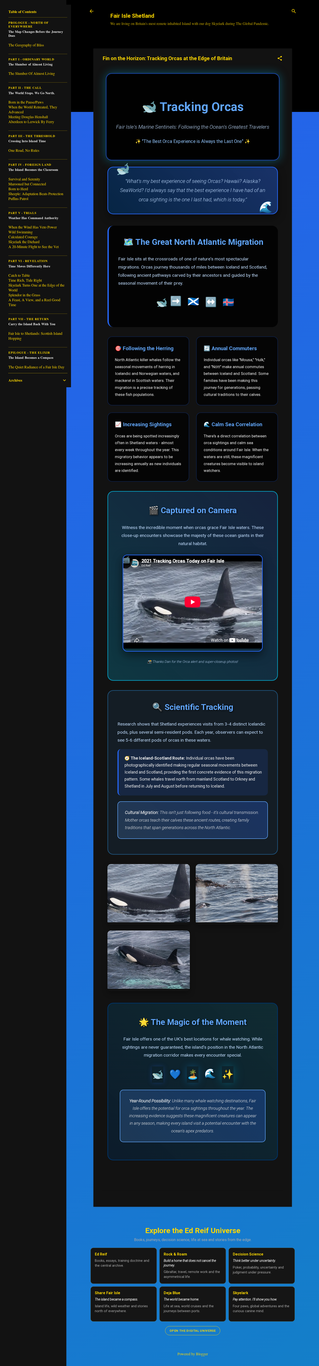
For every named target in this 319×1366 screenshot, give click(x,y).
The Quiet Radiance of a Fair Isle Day (36, 366)
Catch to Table (19, 275)
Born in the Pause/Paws (25, 102)
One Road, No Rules (23, 150)
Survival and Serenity (24, 178)
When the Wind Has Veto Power (32, 227)
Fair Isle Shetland (132, 16)
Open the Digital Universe (193, 1330)
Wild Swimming (20, 231)
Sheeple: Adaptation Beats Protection (35, 193)
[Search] (294, 12)
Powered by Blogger (192, 1353)
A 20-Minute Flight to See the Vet (33, 246)
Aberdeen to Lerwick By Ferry (31, 121)
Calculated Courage (23, 236)
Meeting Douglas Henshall (28, 116)
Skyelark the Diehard (23, 241)
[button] (280, 58)
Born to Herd (18, 188)
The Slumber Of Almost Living (31, 73)
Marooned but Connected (27, 183)
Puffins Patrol (18, 198)
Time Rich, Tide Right (25, 280)
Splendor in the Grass (24, 294)
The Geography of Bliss (26, 44)
